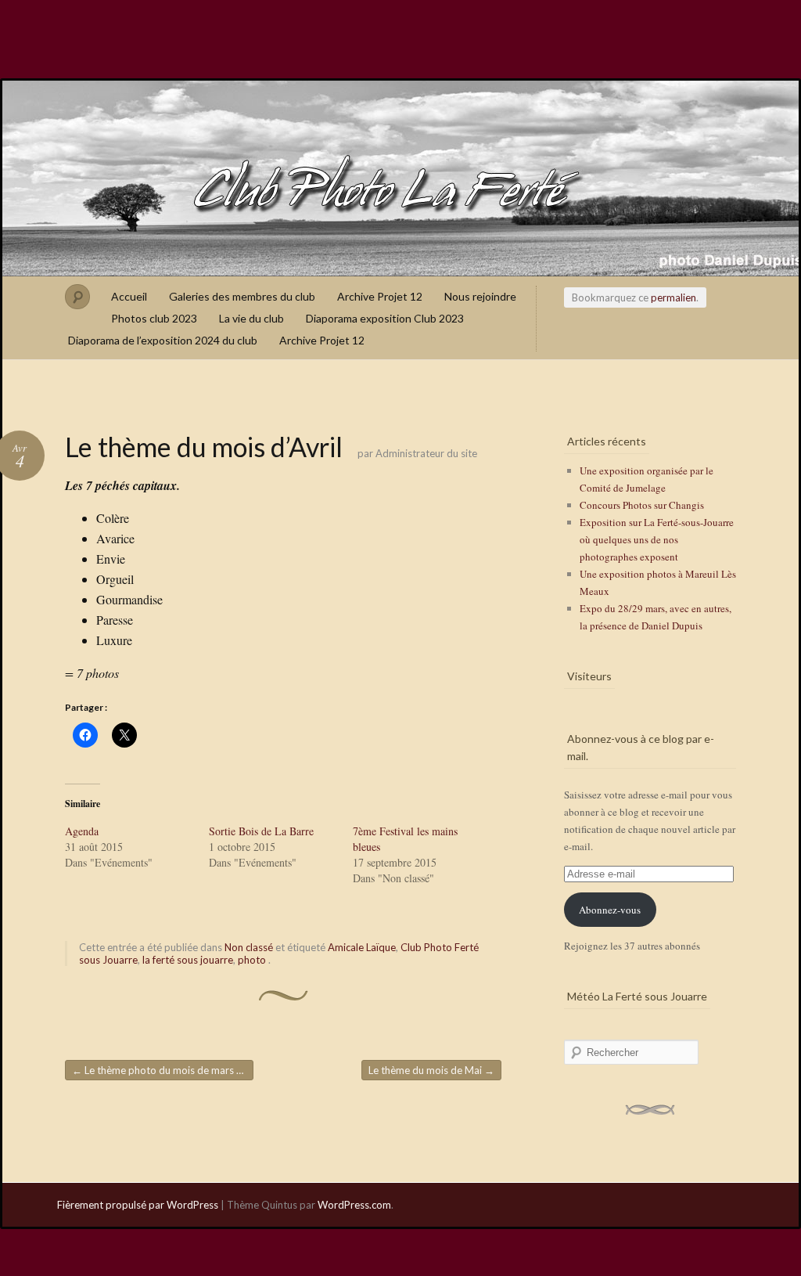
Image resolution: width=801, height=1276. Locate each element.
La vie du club (251, 318)
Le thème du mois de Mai (431, 1070)
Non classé (248, 947)
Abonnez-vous (610, 910)
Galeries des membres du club (242, 296)
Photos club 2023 (154, 318)
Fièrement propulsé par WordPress (137, 1205)
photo (252, 959)
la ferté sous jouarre (187, 959)
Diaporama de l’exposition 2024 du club (162, 340)
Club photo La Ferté (400, 178)
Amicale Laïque (362, 947)
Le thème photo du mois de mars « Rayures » (162, 1070)
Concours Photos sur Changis (642, 505)
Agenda (82, 831)
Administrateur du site (426, 453)
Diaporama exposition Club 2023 (385, 318)
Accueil (129, 296)
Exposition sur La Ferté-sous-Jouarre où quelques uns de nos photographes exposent (657, 539)
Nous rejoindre (480, 296)
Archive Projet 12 (379, 296)
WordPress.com (354, 1205)
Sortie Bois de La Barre (261, 831)
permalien (673, 297)
